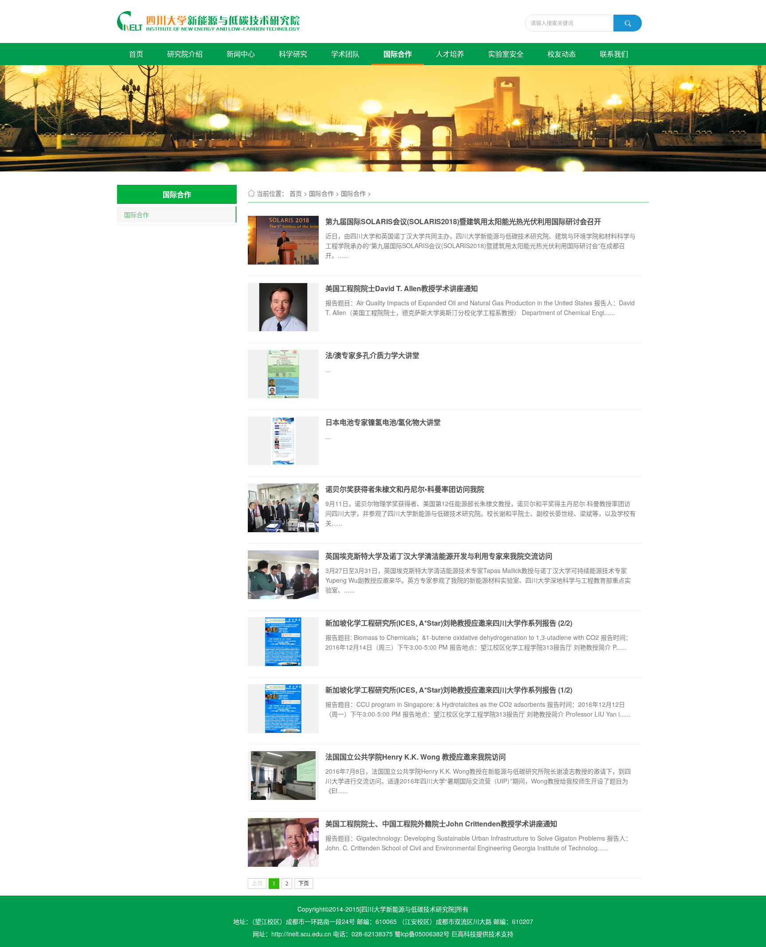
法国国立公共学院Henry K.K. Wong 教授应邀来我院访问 (415, 757)
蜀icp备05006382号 (422, 933)
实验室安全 (506, 54)
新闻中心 (241, 54)
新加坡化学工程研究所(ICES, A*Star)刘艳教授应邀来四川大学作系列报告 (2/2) (448, 623)
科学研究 (293, 54)
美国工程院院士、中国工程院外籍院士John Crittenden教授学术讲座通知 (441, 823)
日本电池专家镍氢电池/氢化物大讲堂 (383, 422)
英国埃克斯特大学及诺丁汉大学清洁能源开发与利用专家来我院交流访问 (438, 556)
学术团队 (345, 54)
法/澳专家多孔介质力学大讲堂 (372, 355)
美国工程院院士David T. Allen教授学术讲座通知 (401, 288)
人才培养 (450, 54)
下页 (303, 884)
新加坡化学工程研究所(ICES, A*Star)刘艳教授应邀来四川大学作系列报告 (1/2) (448, 690)
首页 (136, 54)
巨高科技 (463, 933)
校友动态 (561, 54)
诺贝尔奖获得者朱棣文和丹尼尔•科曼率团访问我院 (404, 489)
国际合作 (397, 54)
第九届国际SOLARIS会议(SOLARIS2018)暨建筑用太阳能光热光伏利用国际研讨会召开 (463, 221)
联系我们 (614, 54)
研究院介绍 (185, 54)
